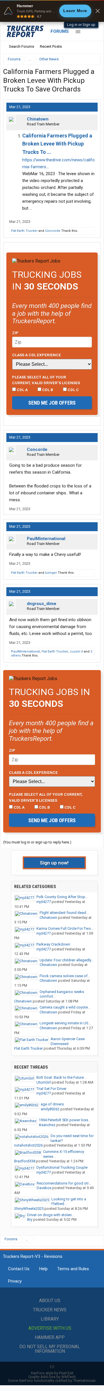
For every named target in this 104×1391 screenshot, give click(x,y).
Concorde (52, 231)
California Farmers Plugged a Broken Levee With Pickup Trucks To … (57, 144)
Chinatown (38, 119)
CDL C (73, 389)
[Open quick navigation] (92, 59)
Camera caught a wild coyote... (65, 1007)
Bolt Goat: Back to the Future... (61, 1077)
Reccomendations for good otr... (64, 1183)
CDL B (47, 389)
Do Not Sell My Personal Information (49, 1349)
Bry (29, 1219)
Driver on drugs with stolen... (50, 1215)
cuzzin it (76, 651)
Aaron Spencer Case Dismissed (68, 1041)
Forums (60, 31)
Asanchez (47, 1125)
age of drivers (52, 1104)
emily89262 (50, 1109)
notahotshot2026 (28, 1145)
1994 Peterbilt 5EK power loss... (65, 1120)
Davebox (44, 1188)
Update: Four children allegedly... (67, 960)
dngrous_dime (41, 603)
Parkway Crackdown (53, 944)
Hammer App (50, 1337)
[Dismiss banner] (97, 11)
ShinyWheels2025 (29, 1208)
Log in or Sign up (81, 24)
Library (50, 1319)
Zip (15, 332)
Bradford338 (24, 1161)
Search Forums (21, 46)
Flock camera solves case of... (65, 976)
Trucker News (49, 1309)
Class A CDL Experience (36, 355)
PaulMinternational (46, 538)
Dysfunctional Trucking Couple (62, 1167)
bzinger (51, 573)
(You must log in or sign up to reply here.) (37, 842)
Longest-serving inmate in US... (65, 1023)
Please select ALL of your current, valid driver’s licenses (46, 380)
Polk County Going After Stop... (62, 897)
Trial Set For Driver (51, 1088)
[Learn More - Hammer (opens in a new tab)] (52, 11)
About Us (49, 1300)
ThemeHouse (84, 1380)
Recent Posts (51, 46)
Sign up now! (54, 863)
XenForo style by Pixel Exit (52, 1373)
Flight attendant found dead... (64, 912)
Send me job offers (52, 403)
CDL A (22, 389)
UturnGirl (43, 1082)
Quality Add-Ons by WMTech (52, 1377)
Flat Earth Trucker (24, 231)
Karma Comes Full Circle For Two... (65, 928)
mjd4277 (43, 902)
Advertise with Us (49, 1328)
